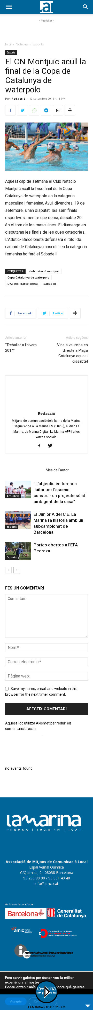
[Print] (70, 110)
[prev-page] (8, 570)
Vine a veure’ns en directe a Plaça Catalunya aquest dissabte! (72, 353)
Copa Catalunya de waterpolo (28, 277)
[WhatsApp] (34, 110)
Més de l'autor (57, 470)
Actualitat (13, 496)
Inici (8, 44)
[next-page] (16, 570)
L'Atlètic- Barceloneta (22, 284)
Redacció (18, 98)
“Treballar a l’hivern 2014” (21, 348)
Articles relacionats (24, 470)
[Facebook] (10, 110)
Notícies (22, 44)
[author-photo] (46, 406)
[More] (75, 313)
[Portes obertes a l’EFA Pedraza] (18, 551)
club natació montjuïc (44, 271)
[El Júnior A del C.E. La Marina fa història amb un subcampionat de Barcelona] (18, 520)
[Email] (58, 110)
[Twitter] (22, 110)
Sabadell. (50, 284)
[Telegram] (46, 110)
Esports (38, 44)
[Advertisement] (46, 29)
